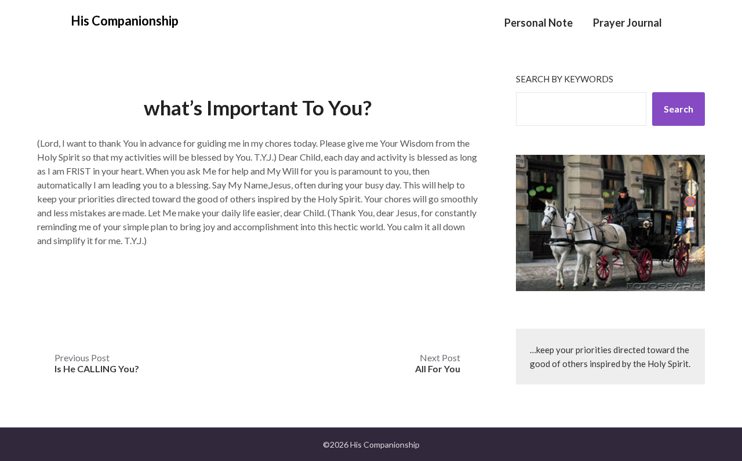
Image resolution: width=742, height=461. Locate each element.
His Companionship (125, 20)
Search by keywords (564, 79)
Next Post (437, 363)
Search (678, 108)
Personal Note (538, 22)
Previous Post (96, 363)
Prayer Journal (627, 22)
